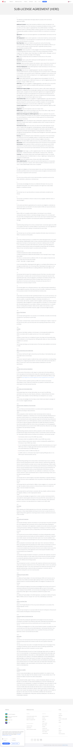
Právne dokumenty (62, 733)
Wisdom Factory (65, 745)
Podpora (25, 1)
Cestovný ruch (44, 728)
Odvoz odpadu (44, 731)
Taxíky (43, 721)
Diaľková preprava (45, 716)
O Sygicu (60, 713)
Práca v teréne (44, 723)
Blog (35, 1)
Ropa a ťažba (44, 724)
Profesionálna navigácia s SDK (32, 716)
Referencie (60, 715)
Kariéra (60, 717)
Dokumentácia (29, 727)
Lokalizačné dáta (45, 733)
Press (60, 720)
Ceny (59, 728)
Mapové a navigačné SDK (31, 719)
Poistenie (43, 726)
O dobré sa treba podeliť (63, 718)
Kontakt (60, 722)
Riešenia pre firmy (18, 1)
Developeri (31, 1)
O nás (39, 1)
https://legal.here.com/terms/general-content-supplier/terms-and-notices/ (38, 377)
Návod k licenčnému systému (31, 729)
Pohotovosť (44, 719)
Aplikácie (11, 1)
